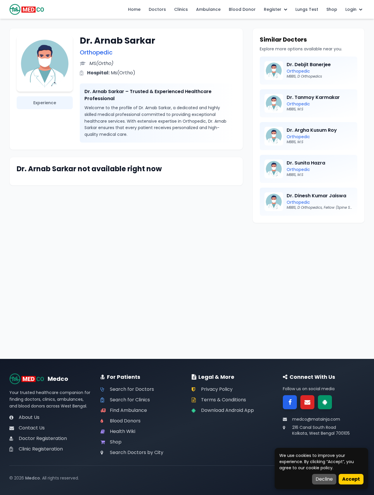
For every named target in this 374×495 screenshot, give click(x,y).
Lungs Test (306, 9)
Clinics (181, 9)
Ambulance (208, 9)
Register (272, 9)
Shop (331, 9)
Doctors (157, 9)
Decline (324, 479)
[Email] (307, 402)
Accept (351, 479)
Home (134, 9)
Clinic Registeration (41, 449)
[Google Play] (325, 402)
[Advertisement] (308, 271)
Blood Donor (242, 9)
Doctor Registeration (43, 438)
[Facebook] (290, 402)
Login (350, 9)
